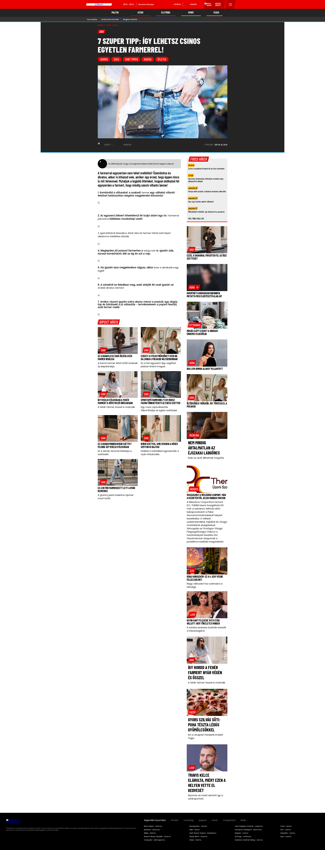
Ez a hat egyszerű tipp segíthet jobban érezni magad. (158, 365)
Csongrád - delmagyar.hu (154, 840)
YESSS (216, 12)
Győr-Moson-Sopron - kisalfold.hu (202, 833)
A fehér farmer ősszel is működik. (116, 407)
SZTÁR (140, 12)
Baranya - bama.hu (152, 830)
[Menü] (230, 4)
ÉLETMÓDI (165, 12)
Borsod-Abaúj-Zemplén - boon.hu (157, 837)
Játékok (177, 4)
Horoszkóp (92, 19)
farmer (104, 59)
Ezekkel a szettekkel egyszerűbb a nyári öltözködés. (160, 452)
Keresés (193, 4)
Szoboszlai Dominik (110, 19)
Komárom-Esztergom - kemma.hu (248, 830)
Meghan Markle (130, 19)
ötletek (162, 59)
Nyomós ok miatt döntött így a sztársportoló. (205, 797)
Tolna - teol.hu (286, 826)
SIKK (116, 25)
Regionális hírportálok (155, 820)
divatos (147, 59)
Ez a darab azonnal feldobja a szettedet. (115, 452)
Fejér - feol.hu (194, 830)
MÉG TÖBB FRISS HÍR (196, 218)
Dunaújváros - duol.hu (198, 826)
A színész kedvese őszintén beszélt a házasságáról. (206, 629)
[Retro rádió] (207, 5)
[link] (103, 350)
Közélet (174, 820)
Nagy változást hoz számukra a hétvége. (204, 585)
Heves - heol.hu (195, 840)
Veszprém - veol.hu (287, 833)
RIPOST (101, 25)
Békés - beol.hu (150, 833)
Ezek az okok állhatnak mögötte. (206, 457)
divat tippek (131, 59)
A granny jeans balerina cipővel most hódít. (115, 496)
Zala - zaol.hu (285, 837)
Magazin (203, 820)
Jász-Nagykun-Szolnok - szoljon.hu (249, 826)
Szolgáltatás (229, 820)
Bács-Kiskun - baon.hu (153, 826)
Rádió (243, 820)
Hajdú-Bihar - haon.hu (198, 837)
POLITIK (115, 12)
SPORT (191, 12)
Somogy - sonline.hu (243, 837)
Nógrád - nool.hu (241, 833)
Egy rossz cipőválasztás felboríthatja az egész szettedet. (159, 408)
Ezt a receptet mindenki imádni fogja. (205, 736)
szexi (116, 59)
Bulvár (215, 820)
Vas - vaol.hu (285, 830)
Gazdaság (188, 820)
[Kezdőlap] (99, 4)
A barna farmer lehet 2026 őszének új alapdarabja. (118, 365)
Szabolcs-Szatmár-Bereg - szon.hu (249, 840)
